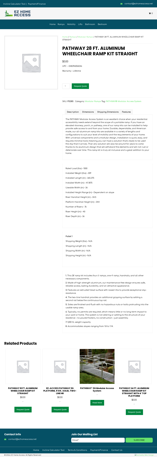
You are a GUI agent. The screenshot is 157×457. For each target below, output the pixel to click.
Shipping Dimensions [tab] (108, 112)
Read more (97, 403)
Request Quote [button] (23, 409)
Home (53, 24)
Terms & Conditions (77, 450)
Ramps (61, 24)
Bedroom (102, 24)
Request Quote (80, 86)
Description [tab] (73, 112)
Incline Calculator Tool (53, 450)
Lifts (80, 24)
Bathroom (90, 24)
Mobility (71, 24)
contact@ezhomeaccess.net (139, 4)
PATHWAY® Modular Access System (123, 101)
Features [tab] (126, 112)
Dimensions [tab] (88, 112)
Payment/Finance (99, 450)
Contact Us (116, 450)
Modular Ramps (85, 37)
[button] (139, 440)
